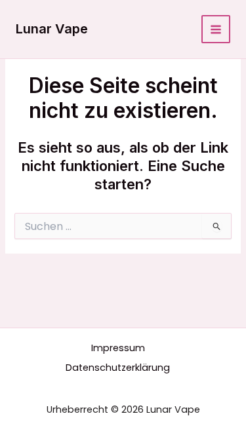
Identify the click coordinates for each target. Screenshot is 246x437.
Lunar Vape (52, 29)
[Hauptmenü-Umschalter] (215, 29)
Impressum (118, 347)
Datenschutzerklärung (118, 367)
